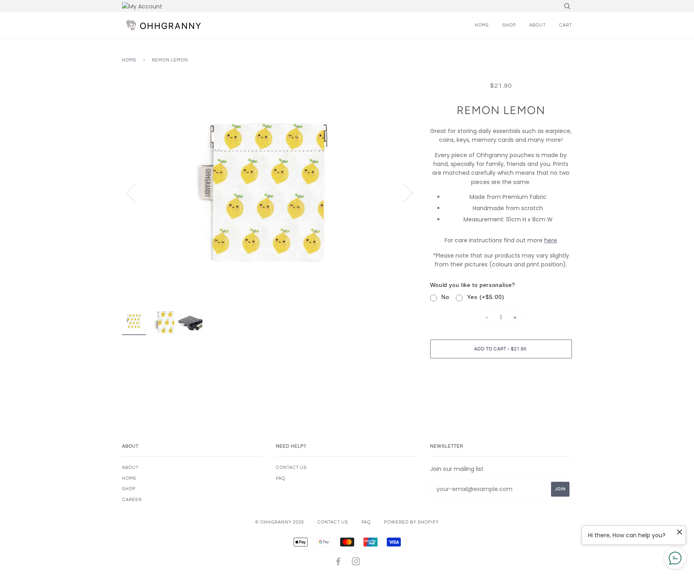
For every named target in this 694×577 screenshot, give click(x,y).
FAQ (280, 478)
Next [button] (403, 192)
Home (482, 25)
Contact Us (291, 467)
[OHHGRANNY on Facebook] (338, 563)
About (537, 25)
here (550, 240)
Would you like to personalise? (472, 285)
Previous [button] (135, 192)
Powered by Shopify (411, 522)
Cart (565, 25)
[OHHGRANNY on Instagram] (356, 563)
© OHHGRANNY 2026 (279, 522)
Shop (509, 25)
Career (132, 499)
